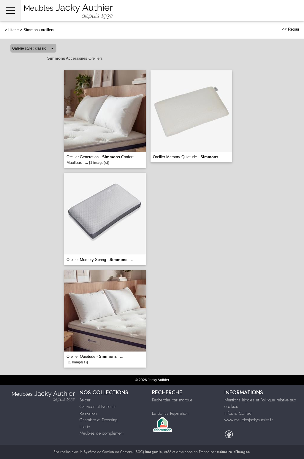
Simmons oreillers (38, 30)
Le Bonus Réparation (170, 413)
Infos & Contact (238, 413)
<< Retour (290, 29)
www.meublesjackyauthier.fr (248, 420)
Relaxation (88, 413)
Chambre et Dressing (99, 420)
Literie (13, 30)
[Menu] (10, 10)
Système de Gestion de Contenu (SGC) (123, 452)
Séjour (85, 400)
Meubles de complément (102, 433)
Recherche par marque (172, 400)
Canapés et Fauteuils (98, 406)
